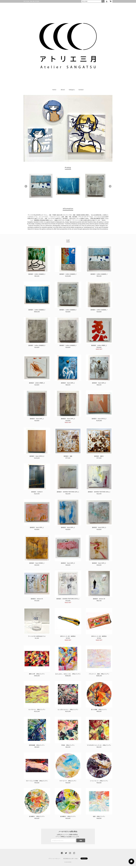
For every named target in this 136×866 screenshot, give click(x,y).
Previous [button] (26, 186)
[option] (41, 186)
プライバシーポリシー (54, 858)
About (63, 89)
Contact (81, 89)
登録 (81, 840)
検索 (102, 1)
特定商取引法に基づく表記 (70, 858)
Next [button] (110, 186)
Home (54, 89)
